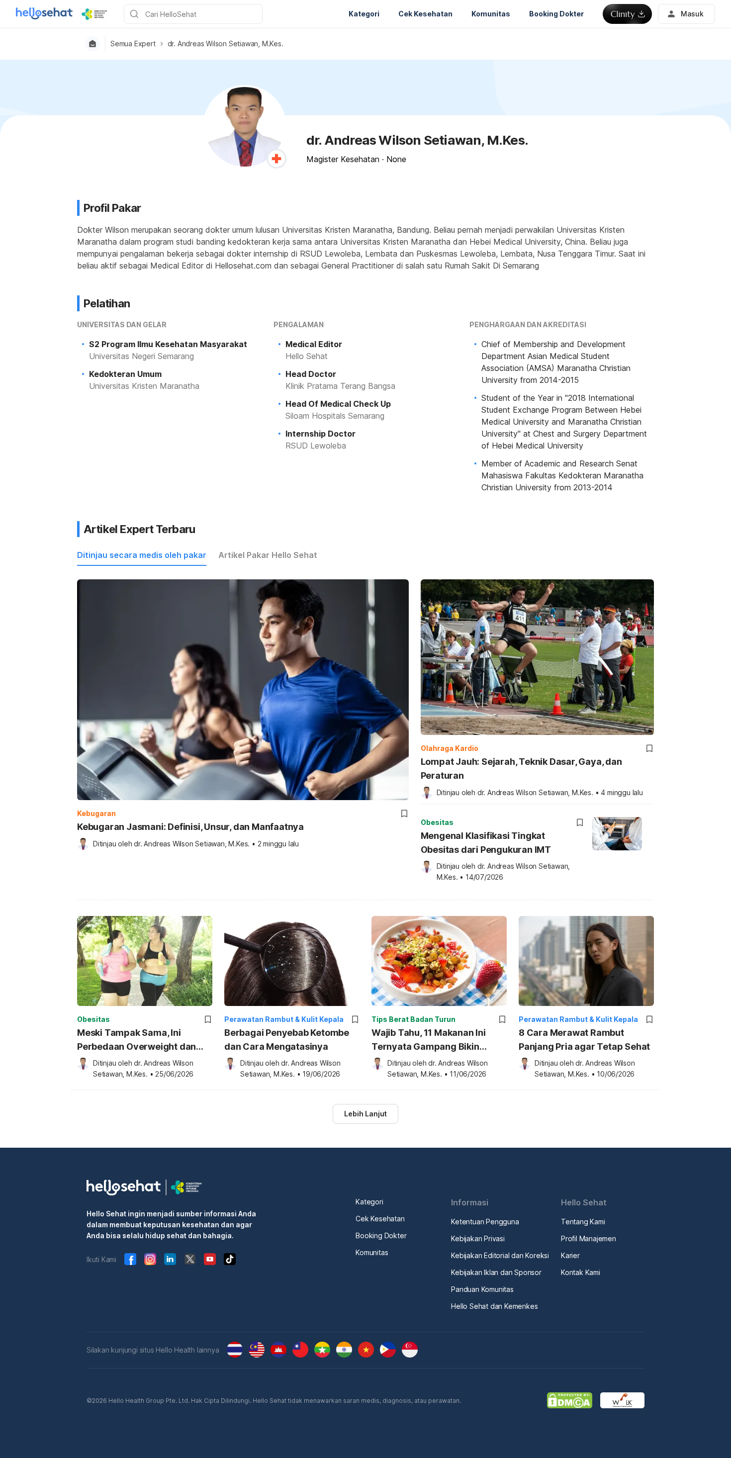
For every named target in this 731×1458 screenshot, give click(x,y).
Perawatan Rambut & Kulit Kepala (284, 1019)
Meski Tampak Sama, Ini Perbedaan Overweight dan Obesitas (136, 1040)
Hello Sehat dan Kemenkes (494, 1306)
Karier (570, 1255)
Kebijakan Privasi (478, 1238)
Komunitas (372, 1252)
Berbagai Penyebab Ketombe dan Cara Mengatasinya (286, 1039)
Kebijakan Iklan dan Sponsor (496, 1272)
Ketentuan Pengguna (485, 1221)
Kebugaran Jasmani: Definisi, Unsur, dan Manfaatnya (190, 826)
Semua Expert (133, 43)
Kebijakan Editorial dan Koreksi (500, 1255)
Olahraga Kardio (449, 748)
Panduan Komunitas (482, 1289)
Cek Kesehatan (380, 1218)
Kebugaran (96, 813)
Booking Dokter (381, 1235)
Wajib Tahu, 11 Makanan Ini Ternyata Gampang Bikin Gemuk (428, 1040)
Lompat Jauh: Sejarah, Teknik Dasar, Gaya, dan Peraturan (521, 768)
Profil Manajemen (588, 1238)
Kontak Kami (580, 1272)
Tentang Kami (583, 1221)
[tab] (141, 555)
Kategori (369, 1201)
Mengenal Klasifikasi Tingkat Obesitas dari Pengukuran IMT (486, 842)
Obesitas (437, 822)
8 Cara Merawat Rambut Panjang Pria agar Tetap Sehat (584, 1039)
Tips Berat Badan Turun (413, 1019)
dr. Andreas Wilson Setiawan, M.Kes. (225, 43)
